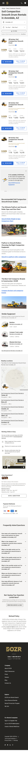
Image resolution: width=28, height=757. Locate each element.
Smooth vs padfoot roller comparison (14, 257)
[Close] (26, 170)
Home (3, 8)
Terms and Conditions (10, 738)
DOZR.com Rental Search (12, 697)
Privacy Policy (8, 740)
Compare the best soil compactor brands (12, 292)
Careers (7, 677)
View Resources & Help (14, 605)
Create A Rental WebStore (12, 726)
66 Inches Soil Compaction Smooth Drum (16, 104)
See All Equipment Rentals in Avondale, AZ (12, 350)
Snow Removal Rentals (11, 700)
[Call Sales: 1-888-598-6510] (22, 3)
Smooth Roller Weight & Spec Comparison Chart (11, 220)
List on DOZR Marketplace (12, 723)
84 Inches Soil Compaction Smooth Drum (16, 139)
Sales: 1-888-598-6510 (14, 656)
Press (6, 674)
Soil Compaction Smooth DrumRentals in (12, 394)
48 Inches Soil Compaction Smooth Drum (16, 41)
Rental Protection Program (12, 703)
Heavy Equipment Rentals (13, 8)
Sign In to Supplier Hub (11, 720)
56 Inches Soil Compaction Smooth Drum (16, 73)
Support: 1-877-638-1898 (14, 658)
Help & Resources (9, 671)
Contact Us (8, 683)
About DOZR (8, 668)
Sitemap (15, 740)
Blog (6, 680)
